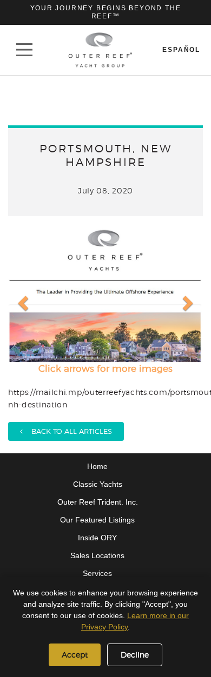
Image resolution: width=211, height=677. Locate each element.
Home (97, 466)
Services (97, 573)
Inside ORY (97, 537)
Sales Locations (97, 555)
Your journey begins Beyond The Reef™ (105, 12)
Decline (135, 654)
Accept (75, 654)
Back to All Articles (67, 431)
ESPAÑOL (181, 49)
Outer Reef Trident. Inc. (97, 502)
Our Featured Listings (97, 519)
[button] (21, 294)
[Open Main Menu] (24, 49)
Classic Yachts (97, 484)
